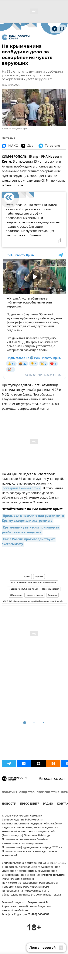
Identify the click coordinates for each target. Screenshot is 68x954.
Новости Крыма (34, 595)
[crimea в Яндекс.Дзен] (38, 763)
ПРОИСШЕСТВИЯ (47, 792)
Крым (27, 576)
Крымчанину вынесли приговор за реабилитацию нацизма (31, 530)
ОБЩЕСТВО (27, 792)
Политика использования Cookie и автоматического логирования (25, 841)
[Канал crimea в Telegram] (9, 763)
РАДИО (48, 804)
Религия (52, 595)
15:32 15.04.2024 (11, 84)
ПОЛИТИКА (9, 792)
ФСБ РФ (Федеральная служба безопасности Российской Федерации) (35, 601)
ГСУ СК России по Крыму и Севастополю (33, 582)
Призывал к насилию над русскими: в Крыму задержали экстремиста (33, 518)
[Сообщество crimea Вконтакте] (24, 763)
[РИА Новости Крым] (15, 37)
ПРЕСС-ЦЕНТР (29, 804)
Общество (16, 595)
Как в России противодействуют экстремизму (29, 542)
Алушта (39, 576)
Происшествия (50, 589)
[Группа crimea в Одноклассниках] (53, 763)
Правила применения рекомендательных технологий (29, 853)
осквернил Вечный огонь (21, 488)
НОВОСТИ (9, 804)
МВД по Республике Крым (23, 589)
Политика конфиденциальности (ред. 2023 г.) (32, 847)
